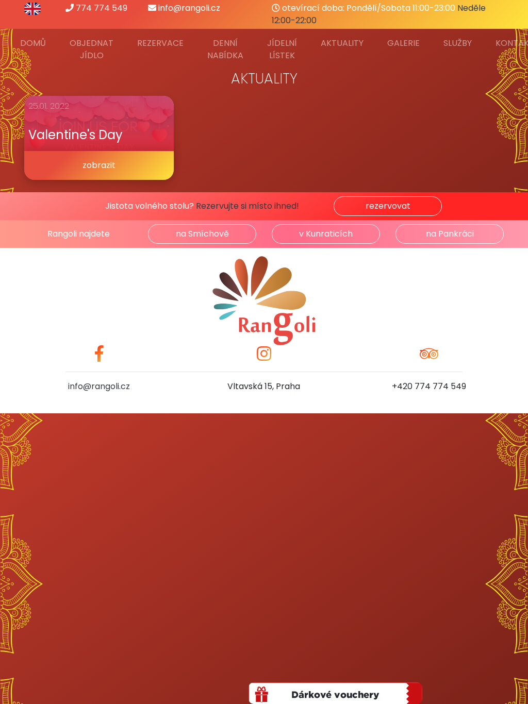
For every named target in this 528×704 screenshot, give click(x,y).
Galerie (403, 43)
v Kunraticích (326, 234)
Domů (33, 43)
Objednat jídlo (91, 49)
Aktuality (342, 43)
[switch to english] (32, 8)
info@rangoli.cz (188, 8)
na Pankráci (450, 234)
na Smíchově (202, 234)
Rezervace (160, 43)
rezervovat (388, 206)
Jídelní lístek (282, 49)
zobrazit (99, 165)
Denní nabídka (225, 49)
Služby (457, 43)
